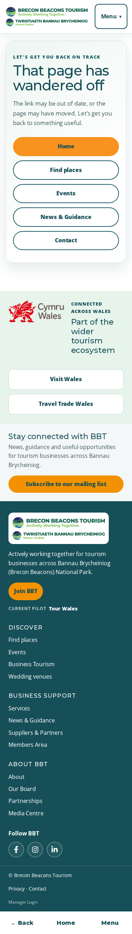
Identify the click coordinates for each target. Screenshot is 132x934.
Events (66, 193)
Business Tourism (31, 664)
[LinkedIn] (54, 849)
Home (66, 923)
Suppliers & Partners (35, 733)
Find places (66, 170)
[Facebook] (16, 849)
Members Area (27, 745)
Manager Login (23, 902)
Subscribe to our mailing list (66, 484)
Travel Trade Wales (66, 404)
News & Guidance (66, 217)
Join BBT (25, 591)
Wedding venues (30, 676)
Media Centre (26, 813)
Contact (66, 240)
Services (19, 708)
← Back (22, 923)
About (16, 777)
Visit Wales (66, 379)
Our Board (22, 789)
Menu (109, 16)
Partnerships (25, 801)
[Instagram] (35, 849)
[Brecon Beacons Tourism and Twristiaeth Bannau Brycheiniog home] (47, 16)
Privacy (16, 888)
